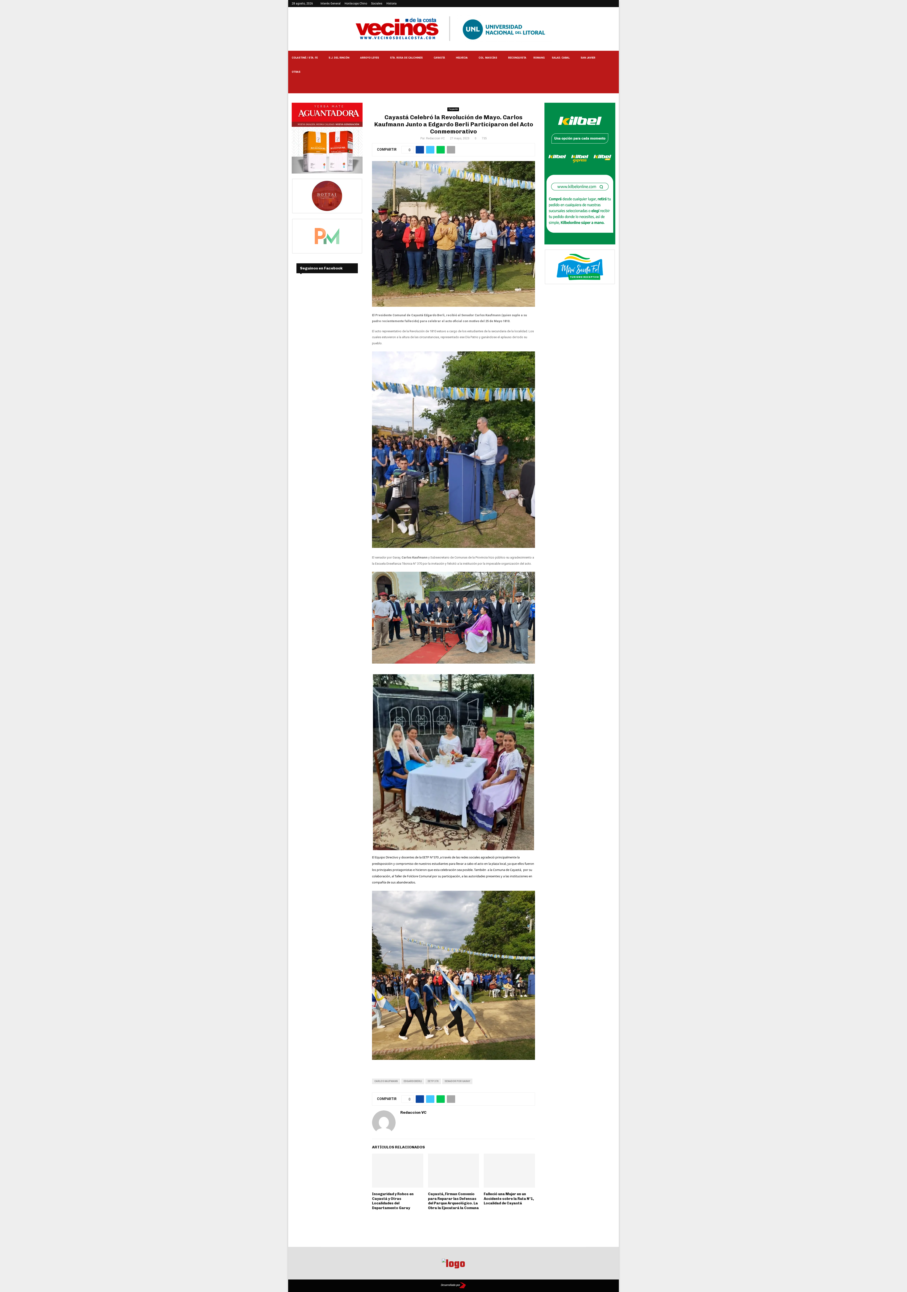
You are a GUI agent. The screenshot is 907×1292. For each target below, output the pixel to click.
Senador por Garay (457, 1081)
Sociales (376, 3)
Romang (539, 57)
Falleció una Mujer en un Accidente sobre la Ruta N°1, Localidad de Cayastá (509, 1198)
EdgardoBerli (413, 1081)
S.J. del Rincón (339, 57)
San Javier (588, 57)
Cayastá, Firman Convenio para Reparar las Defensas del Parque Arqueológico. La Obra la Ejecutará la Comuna (453, 1201)
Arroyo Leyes (369, 57)
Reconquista (517, 57)
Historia (391, 3)
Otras (296, 71)
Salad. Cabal (561, 57)
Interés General (331, 3)
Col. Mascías (488, 57)
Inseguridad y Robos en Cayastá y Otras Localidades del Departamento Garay (393, 1201)
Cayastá (439, 57)
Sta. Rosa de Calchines (406, 57)
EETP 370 (433, 1081)
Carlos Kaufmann (386, 1081)
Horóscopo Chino (356, 3)
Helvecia (462, 57)
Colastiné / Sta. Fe (305, 57)
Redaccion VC (435, 138)
